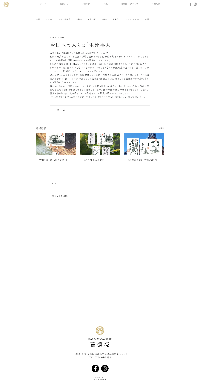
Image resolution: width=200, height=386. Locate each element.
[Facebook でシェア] (51, 110)
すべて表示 (159, 128)
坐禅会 (79, 19)
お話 (147, 19)
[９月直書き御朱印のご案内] (56, 144)
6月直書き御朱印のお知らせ (142, 160)
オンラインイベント (131, 19)
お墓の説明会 (64, 19)
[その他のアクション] (148, 37)
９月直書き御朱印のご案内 (53, 160)
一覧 (38, 19)
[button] (160, 19)
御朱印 (116, 19)
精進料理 (91, 19)
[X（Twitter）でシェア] (57, 110)
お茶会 (104, 19)
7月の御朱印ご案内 (94, 160)
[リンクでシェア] (64, 110)
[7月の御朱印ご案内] (100, 144)
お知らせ (49, 19)
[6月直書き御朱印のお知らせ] (144, 144)
